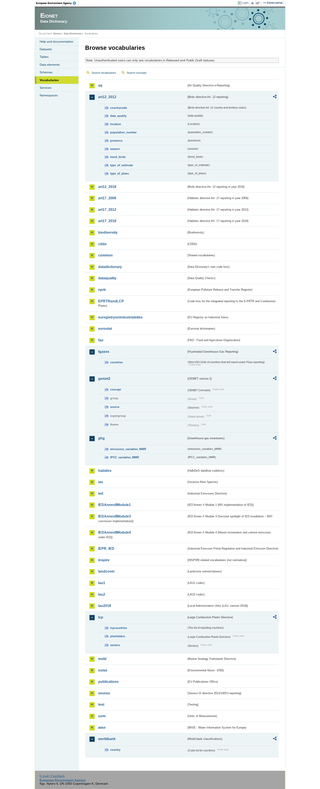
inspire (103, 560)
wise (102, 727)
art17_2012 (107, 209)
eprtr (102, 289)
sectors (115, 645)
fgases (103, 351)
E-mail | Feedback (52, 776)
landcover (106, 571)
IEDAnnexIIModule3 (114, 516)
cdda (102, 244)
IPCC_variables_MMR (124, 457)
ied (100, 493)
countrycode (118, 107)
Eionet (57, 33)
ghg (101, 438)
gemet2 (104, 378)
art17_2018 (107, 221)
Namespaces (49, 95)
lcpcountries (118, 628)
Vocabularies (49, 80)
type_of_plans (119, 173)
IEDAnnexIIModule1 (114, 505)
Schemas (46, 72)
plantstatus (117, 636)
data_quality (118, 115)
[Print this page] (253, 3)
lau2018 (104, 606)
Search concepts (137, 73)
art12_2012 (107, 97)
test (101, 704)
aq (100, 85)
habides (104, 470)
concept (115, 389)
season (115, 149)
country (115, 749)
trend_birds (118, 157)
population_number (123, 132)
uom (102, 716)
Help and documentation (56, 41)
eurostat (105, 328)
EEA (57, 3)
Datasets (46, 49)
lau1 (101, 583)
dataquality (107, 278)
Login (245, 3)
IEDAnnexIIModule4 (114, 532)
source (114, 407)
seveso (104, 693)
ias (100, 482)
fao (100, 340)
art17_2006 (107, 198)
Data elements (50, 64)
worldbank (107, 739)
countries (116, 362)
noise (102, 670)
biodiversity (108, 232)
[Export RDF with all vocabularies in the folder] (274, 97)
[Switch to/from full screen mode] (258, 3)
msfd (102, 659)
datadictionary (110, 267)
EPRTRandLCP (111, 301)
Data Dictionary (72, 33)
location (115, 124)
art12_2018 (107, 187)
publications (108, 681)
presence (116, 140)
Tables (44, 57)
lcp (100, 617)
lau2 (101, 594)
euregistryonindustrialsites (120, 317)
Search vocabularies (104, 73)
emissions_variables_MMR (128, 449)
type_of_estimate (121, 165)
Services (45, 87)
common (105, 255)
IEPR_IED (106, 548)
